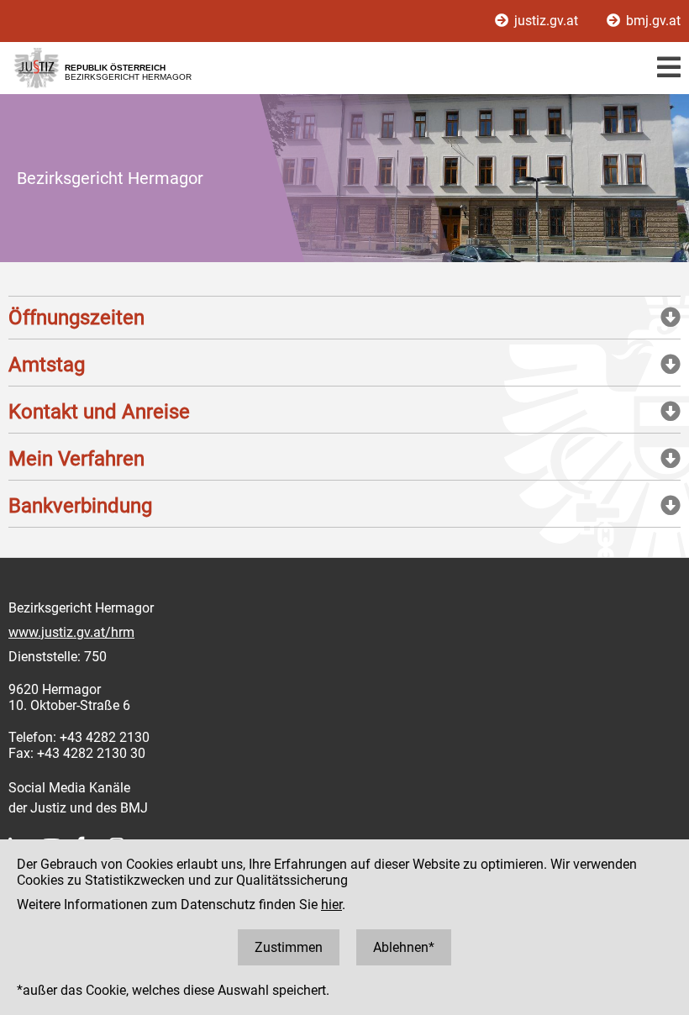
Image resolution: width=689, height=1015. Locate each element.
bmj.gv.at (652, 21)
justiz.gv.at (546, 21)
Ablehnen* (403, 947)
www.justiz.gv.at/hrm (71, 632)
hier (331, 904)
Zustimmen (289, 947)
